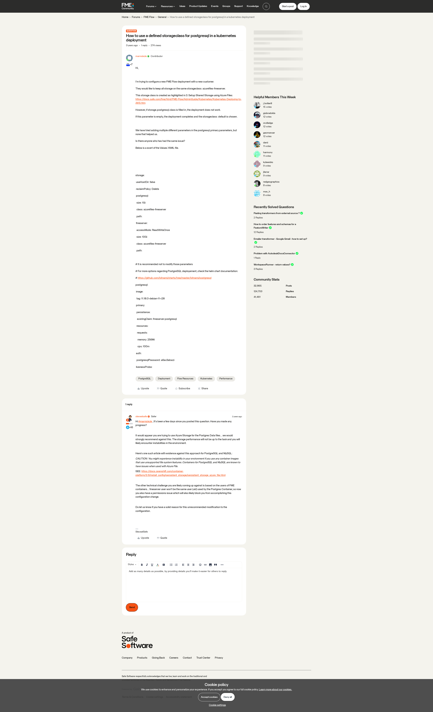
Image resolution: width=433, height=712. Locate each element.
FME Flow (149, 17)
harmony (267, 152)
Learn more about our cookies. (275, 689)
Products (142, 658)
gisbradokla (269, 113)
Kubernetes (206, 378)
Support (238, 6)
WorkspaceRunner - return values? (272, 265)
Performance (225, 378)
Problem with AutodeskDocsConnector (274, 253)
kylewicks (268, 162)
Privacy (219, 658)
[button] (287, 6)
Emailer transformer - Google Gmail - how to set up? (280, 239)
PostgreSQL (144, 378)
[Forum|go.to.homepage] (128, 6)
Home (125, 17)
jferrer (266, 172)
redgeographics (271, 182)
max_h (266, 192)
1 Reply (257, 258)
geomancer (269, 133)
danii (265, 142)
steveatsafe (141, 416)
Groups (226, 6)
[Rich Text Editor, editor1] (184, 585)
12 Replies (259, 232)
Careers (173, 658)
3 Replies (258, 269)
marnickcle (141, 56)
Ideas (182, 6)
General (162, 17)
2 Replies (258, 218)
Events (214, 6)
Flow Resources (185, 378)
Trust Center (203, 658)
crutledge (268, 123)
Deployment (164, 378)
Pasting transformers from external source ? (277, 213)
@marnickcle (145, 421)
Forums (136, 17)
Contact (187, 658)
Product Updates (198, 6)
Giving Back (158, 658)
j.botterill (267, 103)
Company (127, 658)
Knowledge (253, 6)
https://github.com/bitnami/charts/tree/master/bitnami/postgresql (174, 278)
